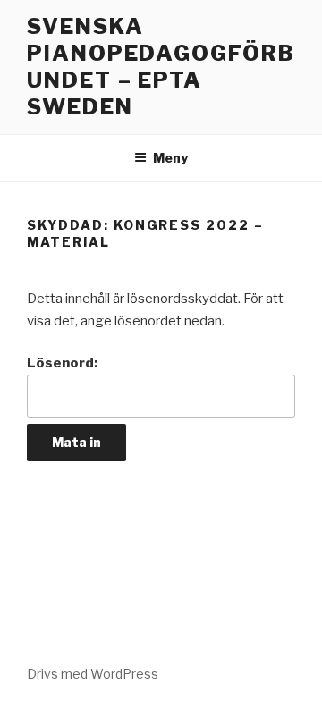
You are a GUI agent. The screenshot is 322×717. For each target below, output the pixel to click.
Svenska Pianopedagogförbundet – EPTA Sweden (161, 66)
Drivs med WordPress (92, 673)
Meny (170, 157)
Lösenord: (62, 363)
